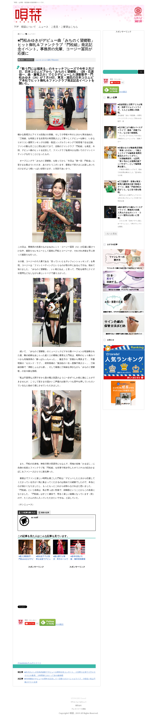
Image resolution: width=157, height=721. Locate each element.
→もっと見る (111, 234)
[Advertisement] (36, 583)
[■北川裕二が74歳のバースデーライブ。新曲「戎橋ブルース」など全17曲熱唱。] (110, 137)
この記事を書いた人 (28, 512)
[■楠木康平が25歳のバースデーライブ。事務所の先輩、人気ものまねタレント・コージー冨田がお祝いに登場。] (110, 217)
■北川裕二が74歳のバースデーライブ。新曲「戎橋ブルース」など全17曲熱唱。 (130, 130)
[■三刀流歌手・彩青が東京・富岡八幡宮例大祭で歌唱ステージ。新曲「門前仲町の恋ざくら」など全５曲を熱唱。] (110, 191)
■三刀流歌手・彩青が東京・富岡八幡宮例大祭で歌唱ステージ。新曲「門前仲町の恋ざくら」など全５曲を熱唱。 (130, 186)
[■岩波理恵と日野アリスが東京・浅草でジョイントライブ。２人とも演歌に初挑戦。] (110, 114)
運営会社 (78, 705)
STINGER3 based (78, 698)
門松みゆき (55, 60)
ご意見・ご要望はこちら (64, 26)
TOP (16, 26)
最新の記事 (45, 512)
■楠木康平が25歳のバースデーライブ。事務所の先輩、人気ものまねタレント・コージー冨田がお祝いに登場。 (130, 212)
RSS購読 (60, 624)
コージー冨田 (46, 60)
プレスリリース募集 (78, 709)
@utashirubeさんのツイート (29, 663)
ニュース (43, 26)
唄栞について (28, 26)
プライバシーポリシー (78, 702)
